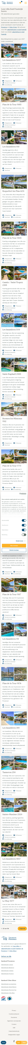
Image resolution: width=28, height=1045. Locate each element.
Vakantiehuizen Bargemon (7, 967)
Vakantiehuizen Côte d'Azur (8, 993)
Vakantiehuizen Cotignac (7, 970)
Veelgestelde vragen (14, 1034)
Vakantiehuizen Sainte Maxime (8, 987)
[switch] (24, 525)
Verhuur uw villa (6, 956)
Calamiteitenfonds (14, 1031)
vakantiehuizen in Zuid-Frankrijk (11, 948)
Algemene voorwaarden (14, 1021)
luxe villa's (16, 946)
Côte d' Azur (13, 27)
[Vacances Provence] (14, 938)
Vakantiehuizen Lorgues (7, 964)
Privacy (14, 1010)
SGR (14, 1028)
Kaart (24, 1042)
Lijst (18, 1042)
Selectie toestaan (14, 550)
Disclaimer (14, 1017)
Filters (3, 1042)
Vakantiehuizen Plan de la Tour (8, 990)
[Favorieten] (20, 3)
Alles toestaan (14, 545)
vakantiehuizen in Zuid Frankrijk (16, 29)
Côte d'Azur (12, 951)
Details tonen (19, 541)
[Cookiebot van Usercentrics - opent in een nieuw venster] (19, 494)
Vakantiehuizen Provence (7, 973)
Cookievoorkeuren (14, 1014)
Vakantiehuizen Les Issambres (8, 984)
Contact (14, 1024)
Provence (4, 27)
